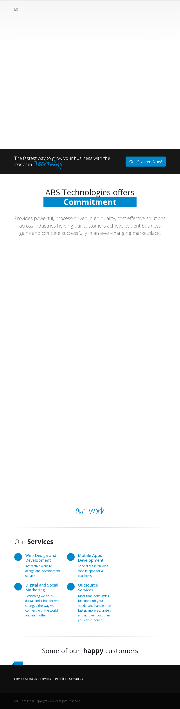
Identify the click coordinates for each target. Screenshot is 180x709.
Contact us (76, 679)
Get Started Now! (145, 161)
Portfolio (60, 679)
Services (45, 679)
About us (31, 679)
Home (18, 679)
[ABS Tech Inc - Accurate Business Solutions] (26, 22)
